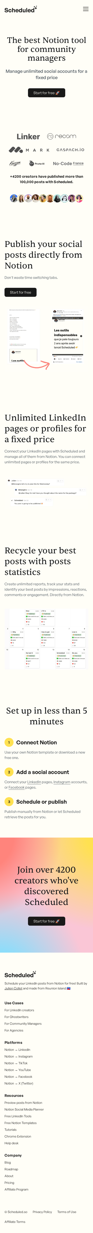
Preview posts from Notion (23, 1102)
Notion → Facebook (18, 1076)
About (9, 1176)
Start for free (20, 292)
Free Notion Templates (21, 1123)
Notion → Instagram (19, 1056)
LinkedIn (34, 782)
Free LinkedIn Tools (18, 1116)
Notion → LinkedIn (17, 1049)
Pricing (9, 1182)
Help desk (12, 1143)
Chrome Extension (18, 1136)
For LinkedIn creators (19, 1010)
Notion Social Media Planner (24, 1109)
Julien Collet (13, 988)
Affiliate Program (16, 1189)
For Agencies (14, 1030)
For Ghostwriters (16, 1017)
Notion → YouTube (18, 1070)
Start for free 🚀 (46, 93)
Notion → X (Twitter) (19, 1083)
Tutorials (10, 1129)
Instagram (61, 782)
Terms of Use (66, 1212)
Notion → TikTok (16, 1063)
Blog (8, 1162)
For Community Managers (23, 1023)
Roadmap (11, 1169)
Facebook (17, 787)
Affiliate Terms (15, 1222)
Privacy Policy (42, 1212)
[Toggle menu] (85, 9)
